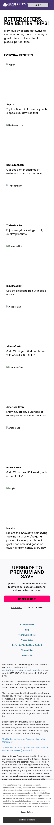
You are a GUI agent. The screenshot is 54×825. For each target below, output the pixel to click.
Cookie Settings (27, 812)
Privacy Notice (27, 640)
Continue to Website (27, 820)
